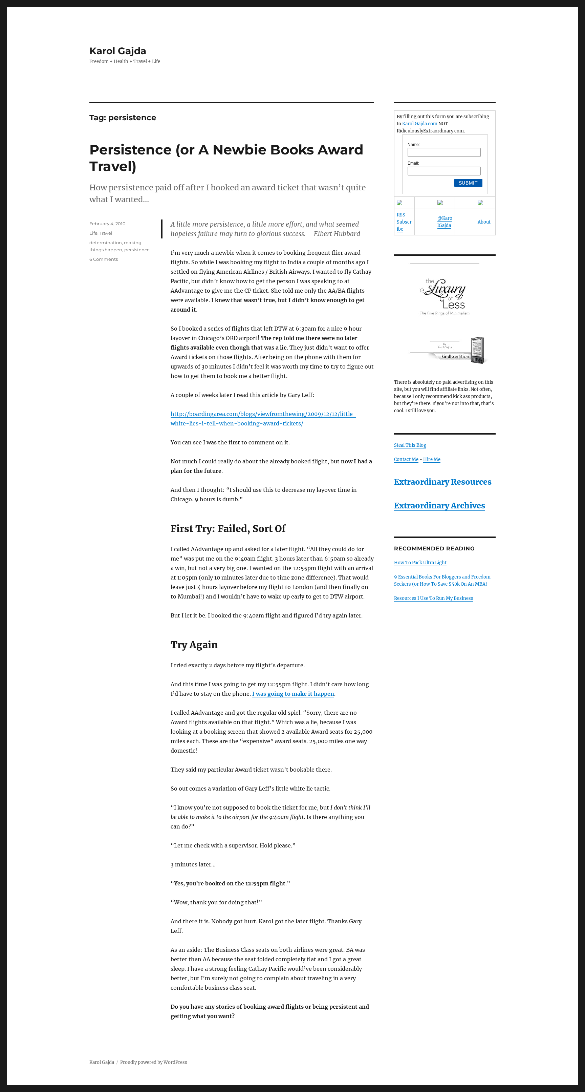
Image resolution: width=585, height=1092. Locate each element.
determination (105, 242)
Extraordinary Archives (439, 505)
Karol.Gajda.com (419, 124)
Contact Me (406, 459)
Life (93, 233)
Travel (106, 233)
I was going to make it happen (293, 693)
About (484, 222)
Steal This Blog (410, 445)
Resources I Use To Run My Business (433, 598)
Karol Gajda (117, 51)
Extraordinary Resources (443, 482)
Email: (413, 163)
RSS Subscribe (404, 222)
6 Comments (103, 259)
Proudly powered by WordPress (153, 1062)
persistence (137, 249)
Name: (414, 144)
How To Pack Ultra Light (420, 563)
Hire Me (431, 459)
